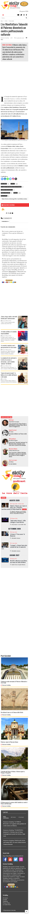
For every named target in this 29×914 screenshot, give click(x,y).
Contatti (5, 899)
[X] (16, 179)
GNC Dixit (11, 420)
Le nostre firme (7, 904)
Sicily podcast (12, 439)
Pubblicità (5, 901)
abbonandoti (12, 271)
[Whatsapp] (7, 179)
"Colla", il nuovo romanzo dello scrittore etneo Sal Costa (8, 322)
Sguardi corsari (13, 430)
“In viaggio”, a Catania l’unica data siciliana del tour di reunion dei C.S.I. (14, 547)
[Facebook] (26, 15)
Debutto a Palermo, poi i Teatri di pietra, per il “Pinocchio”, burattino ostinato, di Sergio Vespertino (14, 507)
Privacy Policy (6, 903)
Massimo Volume (13, 449)
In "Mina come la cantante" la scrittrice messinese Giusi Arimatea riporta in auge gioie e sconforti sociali (8, 339)
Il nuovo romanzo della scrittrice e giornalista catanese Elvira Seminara (9, 381)
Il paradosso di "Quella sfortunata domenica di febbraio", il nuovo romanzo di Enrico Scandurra (8, 352)
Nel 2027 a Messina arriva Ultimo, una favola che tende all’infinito (18, 561)
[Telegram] (10, 179)
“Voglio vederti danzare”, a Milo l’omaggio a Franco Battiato (18, 521)
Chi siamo (5, 898)
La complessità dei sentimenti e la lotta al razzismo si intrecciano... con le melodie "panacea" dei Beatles (9, 361)
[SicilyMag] (10, 9)
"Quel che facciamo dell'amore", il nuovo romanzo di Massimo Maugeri (9, 368)
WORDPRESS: (5, 221)
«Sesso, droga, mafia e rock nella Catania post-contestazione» (9, 317)
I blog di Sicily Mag (6, 417)
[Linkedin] (5, 179)
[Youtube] (18, 15)
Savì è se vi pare (13, 460)
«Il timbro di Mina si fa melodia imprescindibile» (9, 333)
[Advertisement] (14, 79)
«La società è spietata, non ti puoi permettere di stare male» (9, 346)
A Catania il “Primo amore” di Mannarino (17, 535)
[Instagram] (24, 15)
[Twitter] (21, 15)
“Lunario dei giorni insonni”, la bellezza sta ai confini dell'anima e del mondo (9, 375)
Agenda (3, 498)
